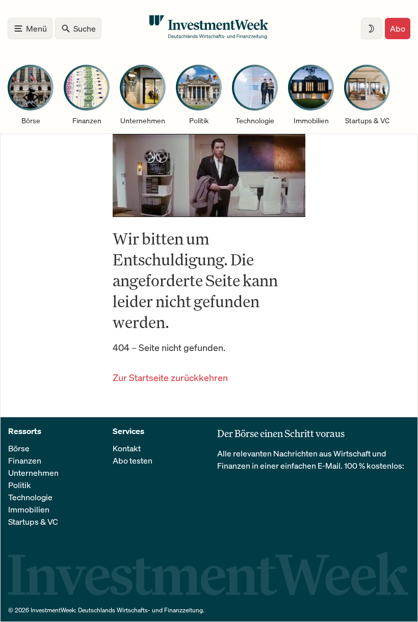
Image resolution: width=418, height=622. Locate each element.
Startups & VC (33, 521)
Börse (19, 448)
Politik (19, 485)
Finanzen (24, 460)
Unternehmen (33, 472)
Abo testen (132, 460)
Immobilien (28, 509)
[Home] (208, 36)
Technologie (30, 497)
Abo (397, 28)
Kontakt (127, 448)
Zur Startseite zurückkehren (170, 377)
